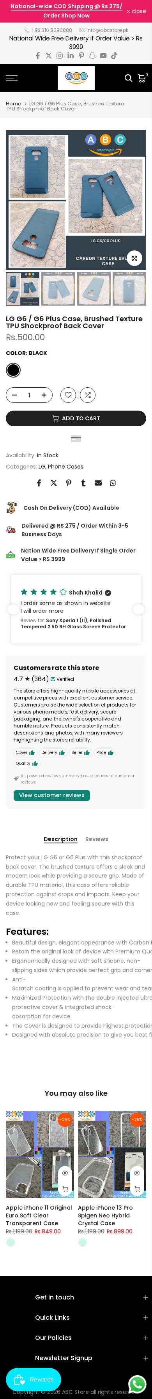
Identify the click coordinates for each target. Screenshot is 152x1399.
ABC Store (75, 1392)
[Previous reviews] (13, 609)
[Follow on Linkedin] (70, 55)
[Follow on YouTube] (103, 55)
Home (13, 103)
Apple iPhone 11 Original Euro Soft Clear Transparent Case (39, 1215)
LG (42, 466)
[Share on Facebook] (38, 482)
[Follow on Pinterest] (81, 55)
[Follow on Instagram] (59, 55)
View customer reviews (52, 795)
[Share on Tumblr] (83, 482)
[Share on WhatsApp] (113, 482)
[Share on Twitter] (53, 482)
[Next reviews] (139, 609)
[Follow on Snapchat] (92, 55)
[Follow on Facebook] (37, 55)
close (138, 11)
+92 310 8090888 (51, 30)
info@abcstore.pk (107, 30)
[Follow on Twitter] (48, 55)
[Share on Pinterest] (68, 482)
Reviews (96, 839)
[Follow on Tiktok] (114, 55)
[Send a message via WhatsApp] (137, 1384)
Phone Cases (65, 466)
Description (61, 839)
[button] (76, 609)
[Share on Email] (98, 482)
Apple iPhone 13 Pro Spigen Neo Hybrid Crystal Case (105, 1215)
